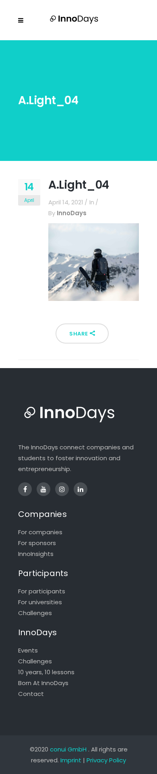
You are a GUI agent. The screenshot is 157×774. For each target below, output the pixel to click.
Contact (31, 694)
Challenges (35, 613)
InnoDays (72, 213)
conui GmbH (68, 749)
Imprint (70, 760)
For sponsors (37, 543)
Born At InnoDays (43, 683)
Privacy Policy (106, 760)
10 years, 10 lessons (46, 672)
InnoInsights (36, 554)
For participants (41, 591)
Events (28, 650)
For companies (40, 532)
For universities (40, 602)
